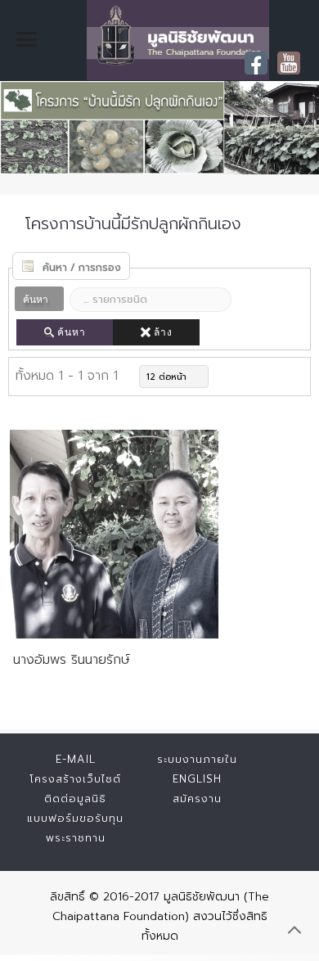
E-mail (76, 759)
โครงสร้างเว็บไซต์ (75, 779)
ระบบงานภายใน (197, 759)
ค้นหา (71, 332)
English (197, 779)
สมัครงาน (197, 798)
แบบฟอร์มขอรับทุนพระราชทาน (75, 828)
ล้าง (163, 332)
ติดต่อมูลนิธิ (75, 798)
